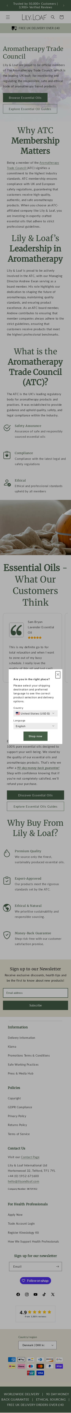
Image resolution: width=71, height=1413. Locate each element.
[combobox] (33, 713)
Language (19, 720)
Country (18, 707)
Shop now (35, 736)
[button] (57, 674)
